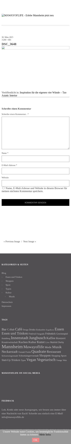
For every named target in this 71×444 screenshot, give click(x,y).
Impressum (6, 306)
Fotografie (40, 334)
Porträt (28, 352)
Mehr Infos (45, 434)
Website (5, 177)
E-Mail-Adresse (9, 165)
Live (47, 342)
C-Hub (10, 329)
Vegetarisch (46, 359)
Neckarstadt (10, 351)
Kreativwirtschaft (10, 342)
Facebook (6, 384)
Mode (48, 347)
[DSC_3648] (35, 48)
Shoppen (10, 281)
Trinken (15, 360)
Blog (4, 273)
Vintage (59, 360)
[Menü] (6, 4)
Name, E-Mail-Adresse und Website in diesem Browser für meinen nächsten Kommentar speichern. (34, 190)
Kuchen (23, 342)
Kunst (41, 342)
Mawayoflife (33, 347)
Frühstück (50, 333)
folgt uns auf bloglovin (46, 4)
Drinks (32, 329)
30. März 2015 (7, 37)
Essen (59, 329)
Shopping (55, 355)
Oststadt (21, 352)
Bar (4, 329)
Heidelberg (6, 338)
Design (25, 330)
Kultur (8, 292)
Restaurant (54, 351)
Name (5, 153)
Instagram (15, 384)
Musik (12, 296)
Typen (8, 289)
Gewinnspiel (62, 334)
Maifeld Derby (57, 342)
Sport (8, 285)
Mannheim (12, 346)
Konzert (61, 338)
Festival (32, 333)
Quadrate (38, 351)
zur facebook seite (52, 4)
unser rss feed (65, 4)
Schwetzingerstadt (10, 356)
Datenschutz (7, 302)
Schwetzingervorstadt (29, 355)
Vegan (31, 360)
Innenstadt (19, 338)
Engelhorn (50, 330)
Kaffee (50, 338)
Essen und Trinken (14, 277)
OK (35, 440)
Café (18, 329)
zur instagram (58, 4)
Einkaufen (40, 329)
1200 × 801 (6, 40)
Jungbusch (37, 338)
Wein (65, 360)
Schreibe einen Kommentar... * (15, 114)
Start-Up (6, 360)
